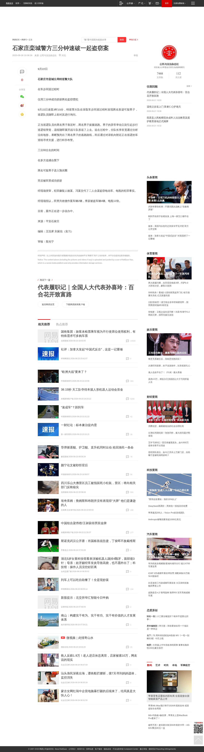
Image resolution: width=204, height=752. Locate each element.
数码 (149, 665)
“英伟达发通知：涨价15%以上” (162, 499)
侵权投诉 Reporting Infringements (162, 749)
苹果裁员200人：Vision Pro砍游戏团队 (166, 512)
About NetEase (61, 749)
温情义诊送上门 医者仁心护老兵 (164, 106)
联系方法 (81, 749)
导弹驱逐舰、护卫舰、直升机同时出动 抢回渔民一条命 (97, 447)
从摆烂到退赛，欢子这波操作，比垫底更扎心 (169, 365)
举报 (136, 55)
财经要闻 (152, 396)
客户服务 (98, 749)
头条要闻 (152, 177)
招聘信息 (89, 749)
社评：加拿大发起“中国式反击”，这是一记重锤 (92, 349)
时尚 (166, 665)
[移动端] (121, 3)
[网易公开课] (130, 3)
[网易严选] (141, 3)
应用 (17, 3)
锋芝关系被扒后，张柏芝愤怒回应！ (165, 359)
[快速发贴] (22, 71)
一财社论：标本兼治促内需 (79, 425)
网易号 (24, 40)
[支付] (150, 3)
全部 (188, 86)
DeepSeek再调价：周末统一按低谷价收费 (167, 506)
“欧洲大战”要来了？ (74, 371)
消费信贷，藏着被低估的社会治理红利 (166, 426)
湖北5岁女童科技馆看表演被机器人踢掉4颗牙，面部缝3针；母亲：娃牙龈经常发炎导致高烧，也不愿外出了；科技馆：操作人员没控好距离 (98, 563)
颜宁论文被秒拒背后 (74, 465)
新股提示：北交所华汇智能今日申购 (85, 597)
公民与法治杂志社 (48, 55)
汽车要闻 (152, 534)
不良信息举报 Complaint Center (125, 749)
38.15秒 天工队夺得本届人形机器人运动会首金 (92, 389)
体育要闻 (152, 253)
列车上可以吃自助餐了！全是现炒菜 (85, 580)
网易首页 (9, 3)
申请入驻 (132, 40)
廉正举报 (143, 749)
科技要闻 (152, 469)
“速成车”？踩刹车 (72, 407)
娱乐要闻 (152, 329)
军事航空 (185, 665)
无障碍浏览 (27, 3)
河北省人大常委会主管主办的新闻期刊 (169, 67)
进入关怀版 (38, 3)
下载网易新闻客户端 (75, 304)
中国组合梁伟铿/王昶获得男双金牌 (84, 523)
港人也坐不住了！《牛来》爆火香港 (165, 372)
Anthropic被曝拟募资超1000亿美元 (164, 519)
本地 (174, 665)
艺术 (157, 665)
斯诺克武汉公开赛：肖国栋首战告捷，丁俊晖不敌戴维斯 (98, 541)
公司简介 (72, 749)
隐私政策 (107, 749)
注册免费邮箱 (179, 3)
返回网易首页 (48, 304)
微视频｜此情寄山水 (79, 637)
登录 (167, 3)
